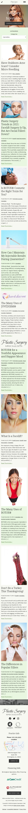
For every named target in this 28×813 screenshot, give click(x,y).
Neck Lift (3, 597)
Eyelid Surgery (15, 440)
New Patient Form (14, 793)
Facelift (14, 138)
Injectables (3, 140)
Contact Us (14, 760)
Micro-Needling (16, 73)
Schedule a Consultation (14, 23)
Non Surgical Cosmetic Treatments (15, 674)
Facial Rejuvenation (21, 138)
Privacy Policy (22, 809)
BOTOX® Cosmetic (17, 198)
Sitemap (4, 809)
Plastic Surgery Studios (18, 805)
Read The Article (6, 96)
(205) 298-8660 (16, 737)
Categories (14, 34)
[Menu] (24, 2)
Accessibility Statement (12, 809)
